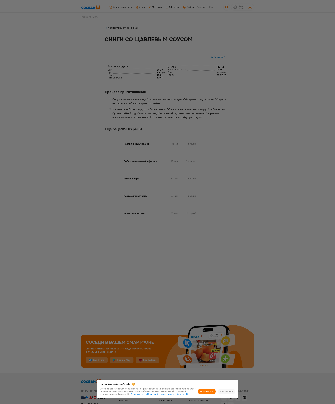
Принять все (206, 391)
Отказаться (226, 391)
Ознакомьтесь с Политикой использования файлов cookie (159, 394)
